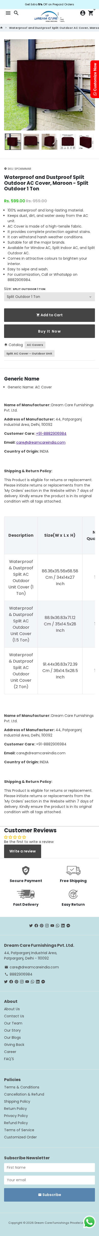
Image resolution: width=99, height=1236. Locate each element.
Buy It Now (49, 331)
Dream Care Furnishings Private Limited (63, 1223)
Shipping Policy (17, 1101)
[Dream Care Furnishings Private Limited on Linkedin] (63, 925)
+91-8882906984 (51, 433)
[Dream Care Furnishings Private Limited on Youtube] (52, 925)
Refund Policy (16, 1122)
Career (10, 1051)
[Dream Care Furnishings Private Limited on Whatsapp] (57, 925)
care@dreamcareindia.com (40, 442)
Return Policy (15, 1108)
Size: (24, 288)
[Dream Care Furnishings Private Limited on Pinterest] (41, 925)
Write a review (22, 851)
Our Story (12, 1030)
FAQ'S (9, 1058)
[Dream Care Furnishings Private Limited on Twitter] (31, 925)
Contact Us (14, 1016)
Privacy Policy (16, 1115)
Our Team (13, 1023)
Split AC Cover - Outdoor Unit (29, 353)
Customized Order (20, 1137)
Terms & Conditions (21, 1087)
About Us (12, 1008)
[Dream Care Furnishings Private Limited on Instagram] (47, 925)
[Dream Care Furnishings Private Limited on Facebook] (36, 925)
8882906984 (18, 974)
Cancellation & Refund (24, 1094)
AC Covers (35, 345)
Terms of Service (19, 1130)
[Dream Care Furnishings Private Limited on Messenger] (68, 925)
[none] (13, 142)
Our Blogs (12, 1037)
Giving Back (14, 1044)
